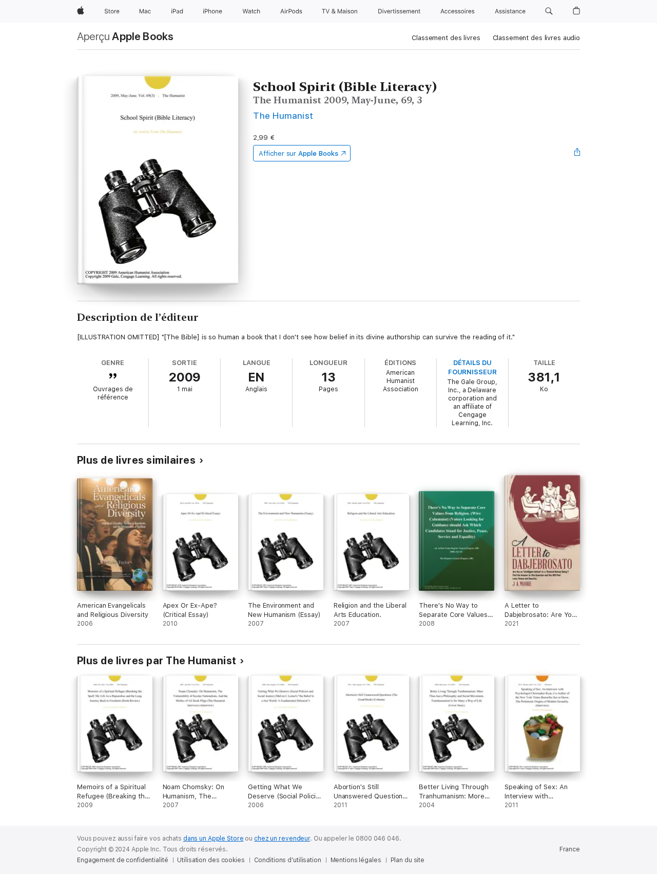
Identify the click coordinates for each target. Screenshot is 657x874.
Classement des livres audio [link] (537, 38)
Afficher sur (298, 153)
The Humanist (283, 115)
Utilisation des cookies (210, 860)
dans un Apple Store (213, 838)
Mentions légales (356, 860)
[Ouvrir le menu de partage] (577, 153)
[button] (549, 11)
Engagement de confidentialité (122, 860)
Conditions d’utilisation (287, 860)
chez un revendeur (282, 838)
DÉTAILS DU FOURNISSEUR (472, 367)
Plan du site (408, 860)
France (569, 849)
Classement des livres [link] (446, 38)
